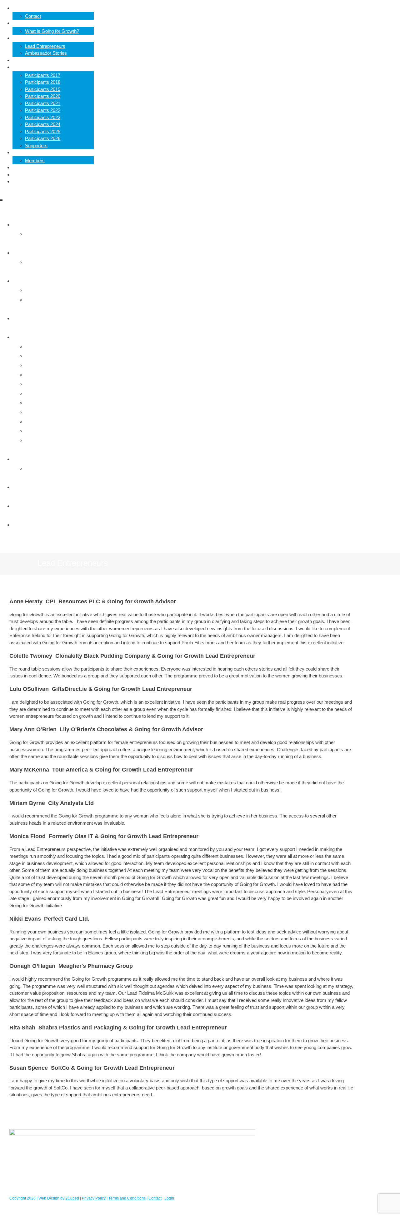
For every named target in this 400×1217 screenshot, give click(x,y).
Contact (155, 1198)
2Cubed (72, 1198)
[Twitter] (171, 542)
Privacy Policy (94, 1198)
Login (169, 1198)
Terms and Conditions (127, 1198)
